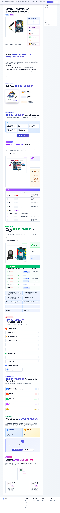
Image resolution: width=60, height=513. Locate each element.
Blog (25, 500)
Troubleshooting (47, 18)
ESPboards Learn (36, 502)
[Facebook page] (50, 511)
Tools (25, 503)
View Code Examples (17, 449)
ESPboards (6, 511)
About (46, 9)
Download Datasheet (29, 449)
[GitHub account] (55, 511)
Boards (26, 505)
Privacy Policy (52, 500)
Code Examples (47, 20)
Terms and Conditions (53, 502)
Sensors (26, 507)
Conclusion (46, 22)
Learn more (15, 2)
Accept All (50, 2)
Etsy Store (35, 503)
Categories (26, 502)
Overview (46, 7)
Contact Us (43, 502)
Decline (56, 2)
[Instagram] (52, 511)
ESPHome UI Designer (36, 500)
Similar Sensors (47, 24)
